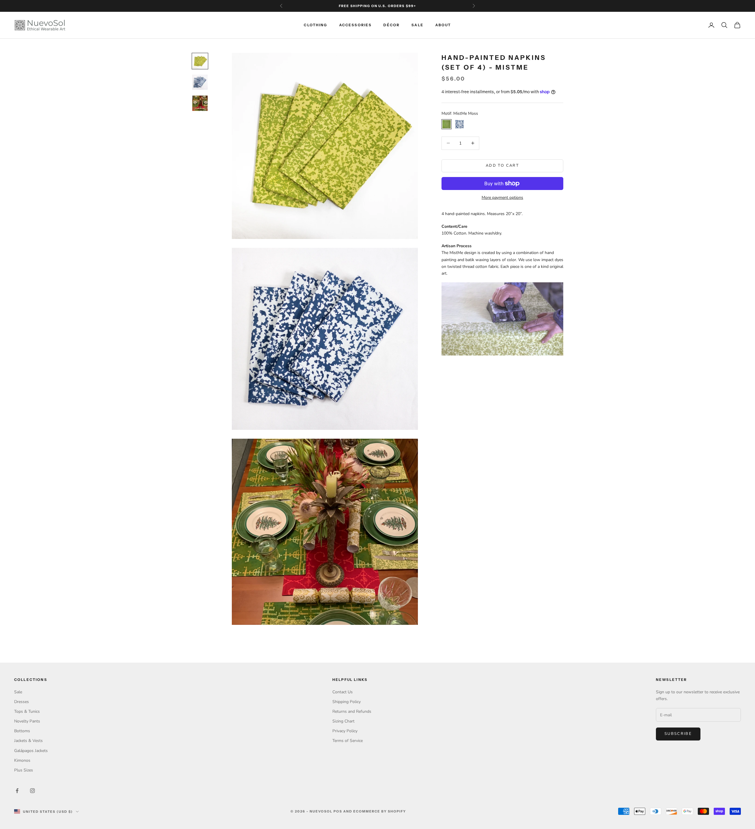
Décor (391, 25)
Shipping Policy (346, 702)
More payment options (502, 197)
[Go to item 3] (200, 103)
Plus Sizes (23, 770)
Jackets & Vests (28, 740)
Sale (417, 25)
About (443, 25)
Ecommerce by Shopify (379, 811)
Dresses (21, 702)
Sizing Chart (343, 721)
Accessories (355, 25)
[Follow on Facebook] (17, 791)
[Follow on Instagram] (32, 791)
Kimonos (22, 760)
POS (338, 811)
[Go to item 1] (200, 61)
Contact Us (342, 692)
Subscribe (678, 733)
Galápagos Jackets (31, 750)
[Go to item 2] (200, 82)
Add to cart (502, 165)
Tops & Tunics (27, 711)
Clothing (315, 25)
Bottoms (22, 731)
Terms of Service (347, 740)
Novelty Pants (27, 721)
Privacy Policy (344, 731)
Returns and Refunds (351, 711)
